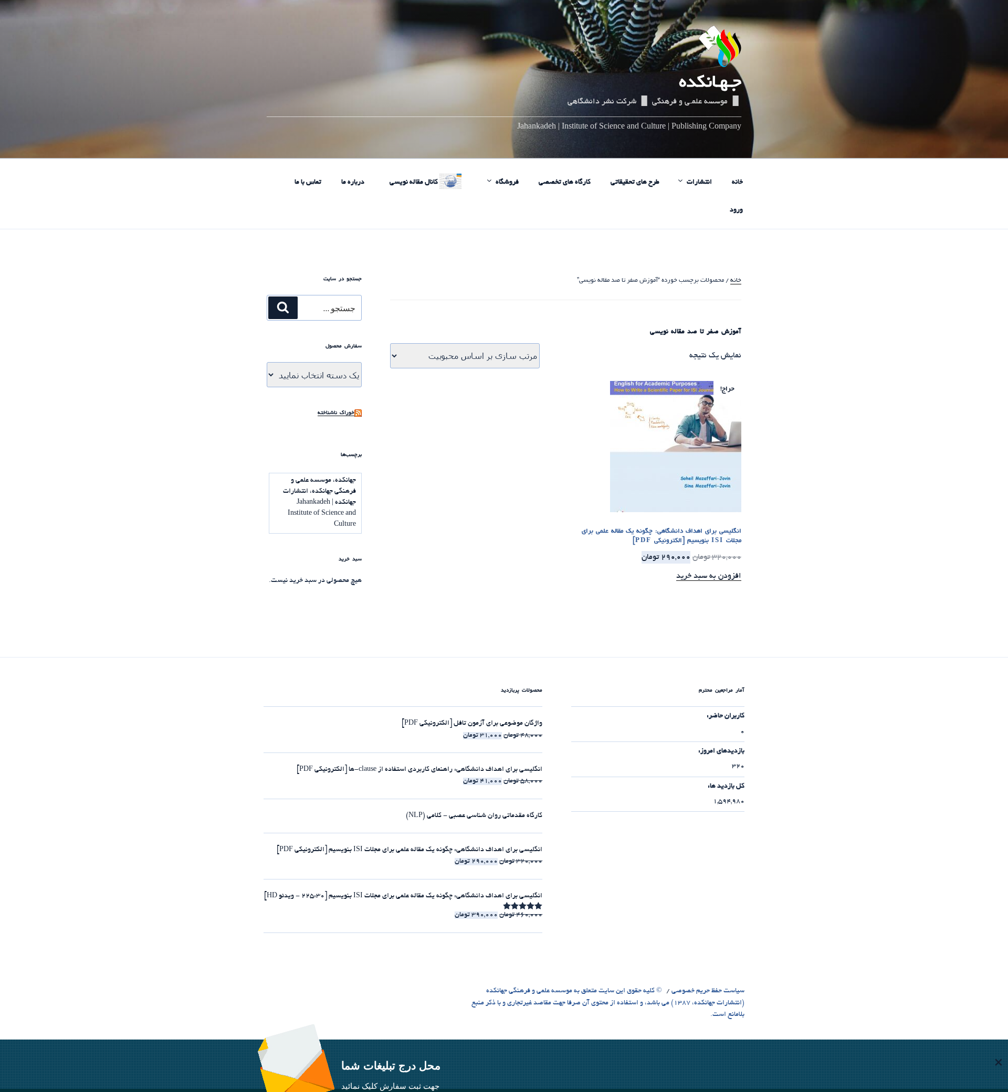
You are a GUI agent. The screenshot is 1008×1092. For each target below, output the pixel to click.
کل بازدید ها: (726, 786)
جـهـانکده (710, 83)
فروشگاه (507, 182)
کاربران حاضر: (725, 716)
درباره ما (352, 182)
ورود (736, 210)
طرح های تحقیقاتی (635, 182)
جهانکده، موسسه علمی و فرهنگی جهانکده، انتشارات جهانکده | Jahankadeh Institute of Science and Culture (319, 502)
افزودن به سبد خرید (708, 576)
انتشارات (699, 182)
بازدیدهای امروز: (721, 751)
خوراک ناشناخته (336, 413)
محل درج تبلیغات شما (390, 1065)
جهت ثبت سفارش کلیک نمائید (390, 1086)
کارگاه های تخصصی (565, 182)
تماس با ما (308, 182)
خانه (737, 182)
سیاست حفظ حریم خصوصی (707, 991)
